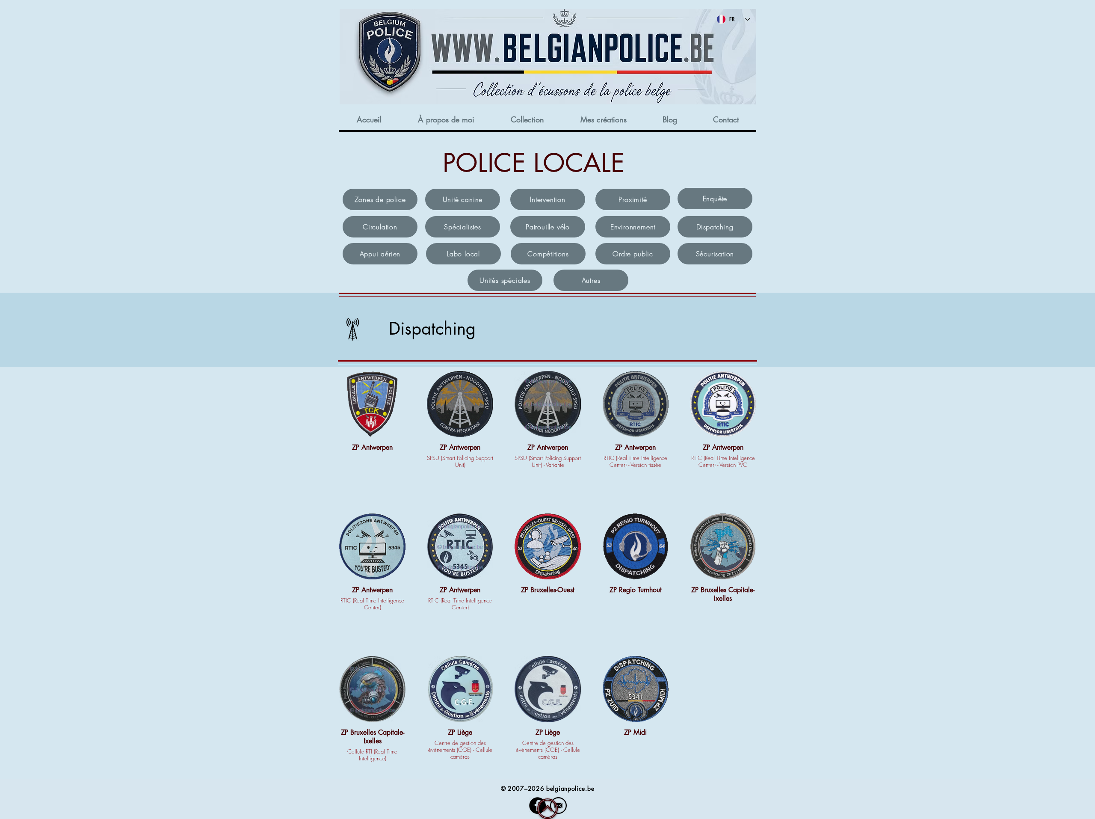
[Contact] (558, 805)
